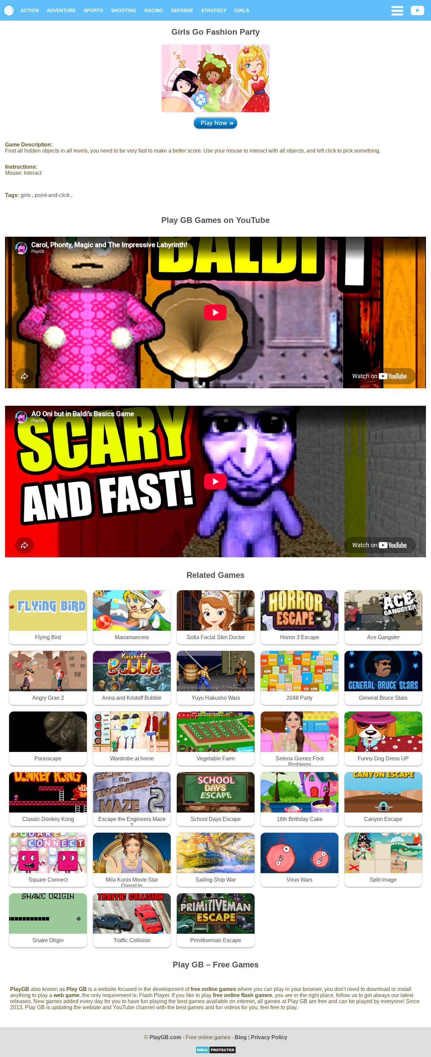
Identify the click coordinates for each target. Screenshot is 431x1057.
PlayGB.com (165, 1037)
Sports (93, 10)
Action (30, 10)
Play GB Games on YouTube (215, 220)
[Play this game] (215, 123)
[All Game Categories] (397, 11)
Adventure (61, 10)
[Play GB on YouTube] (417, 11)
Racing (153, 10)
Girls (241, 10)
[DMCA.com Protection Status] (215, 1052)
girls (26, 195)
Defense (182, 10)
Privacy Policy (269, 1037)
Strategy (213, 10)
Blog (241, 1037)
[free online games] (9, 10)
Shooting (123, 10)
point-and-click (52, 195)
